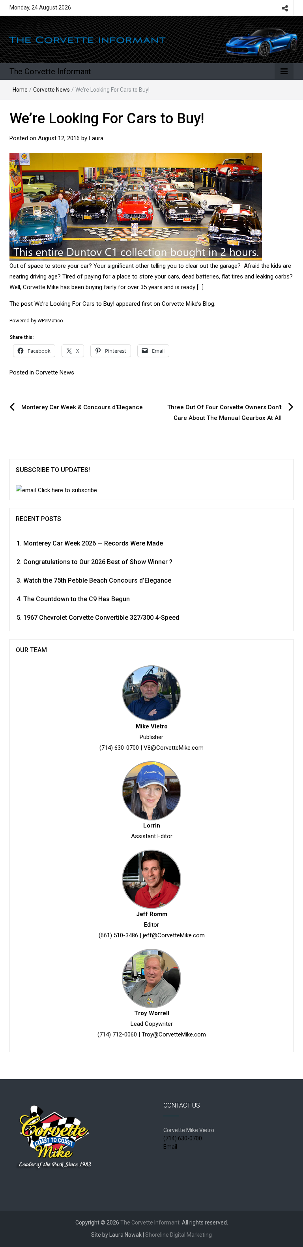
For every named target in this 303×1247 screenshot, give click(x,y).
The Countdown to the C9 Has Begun (76, 599)
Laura (96, 138)
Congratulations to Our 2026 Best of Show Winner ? (97, 562)
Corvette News (51, 90)
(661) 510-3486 (118, 935)
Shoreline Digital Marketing (178, 1235)
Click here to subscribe (67, 490)
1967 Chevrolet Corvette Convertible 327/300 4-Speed (101, 617)
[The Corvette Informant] (151, 39)
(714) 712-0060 (117, 1034)
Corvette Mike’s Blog (188, 303)
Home (20, 90)
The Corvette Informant (50, 71)
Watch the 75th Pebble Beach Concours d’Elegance (97, 580)
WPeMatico (50, 321)
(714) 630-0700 (119, 747)
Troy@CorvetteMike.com (174, 1034)
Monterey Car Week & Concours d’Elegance (82, 407)
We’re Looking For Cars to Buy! (74, 303)
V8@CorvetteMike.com (174, 747)
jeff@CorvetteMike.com (174, 935)
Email (170, 1147)
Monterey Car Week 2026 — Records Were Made (93, 543)
